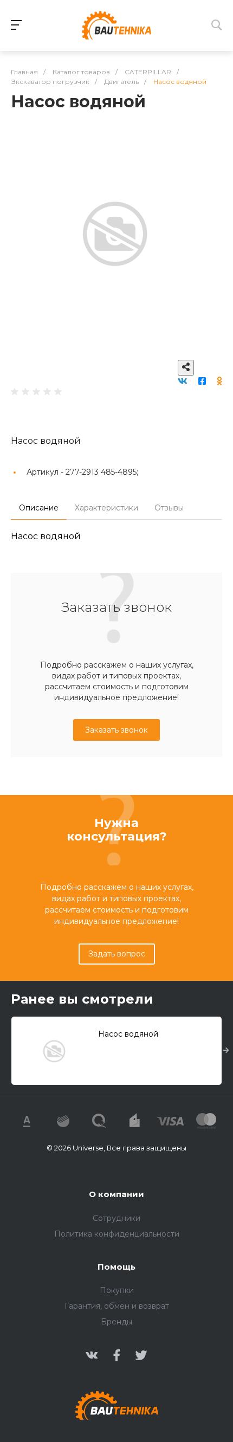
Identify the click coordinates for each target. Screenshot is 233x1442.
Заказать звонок (116, 730)
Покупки (117, 1290)
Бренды (116, 1322)
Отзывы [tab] (169, 508)
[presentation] (226, 1050)
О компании (116, 1194)
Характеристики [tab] (106, 508)
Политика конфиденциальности (116, 1234)
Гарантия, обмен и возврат (116, 1306)
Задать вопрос (116, 954)
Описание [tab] (39, 508)
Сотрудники (116, 1218)
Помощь (116, 1267)
